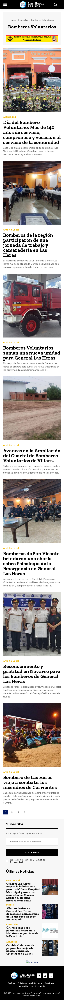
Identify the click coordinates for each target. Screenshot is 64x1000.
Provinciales (12, 924)
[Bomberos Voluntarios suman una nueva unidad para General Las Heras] (32, 305)
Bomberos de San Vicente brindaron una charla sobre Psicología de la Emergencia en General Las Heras (31, 563)
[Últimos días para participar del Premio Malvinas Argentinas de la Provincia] (50, 930)
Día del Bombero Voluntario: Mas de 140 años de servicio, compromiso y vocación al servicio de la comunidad (32, 132)
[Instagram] (45, 975)
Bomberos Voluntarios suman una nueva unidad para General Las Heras (31, 353)
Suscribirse (32, 852)
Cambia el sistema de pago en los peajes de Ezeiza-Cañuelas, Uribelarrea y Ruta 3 (20, 949)
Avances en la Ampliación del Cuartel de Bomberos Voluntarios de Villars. (32, 456)
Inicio (13, 20)
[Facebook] (39, 975)
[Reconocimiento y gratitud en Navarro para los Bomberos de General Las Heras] (32, 624)
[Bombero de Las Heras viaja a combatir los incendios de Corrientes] (32, 735)
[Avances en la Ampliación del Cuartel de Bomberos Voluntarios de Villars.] (32, 408)
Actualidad (9, 117)
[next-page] (24, 812)
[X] (51, 975)
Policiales (11, 905)
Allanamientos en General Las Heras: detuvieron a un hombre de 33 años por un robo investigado (22, 913)
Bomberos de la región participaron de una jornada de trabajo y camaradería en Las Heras (28, 245)
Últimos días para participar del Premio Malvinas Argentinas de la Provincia (22, 932)
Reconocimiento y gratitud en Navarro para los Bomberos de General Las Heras (31, 673)
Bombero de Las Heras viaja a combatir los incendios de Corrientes (30, 782)
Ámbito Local (11, 230)
